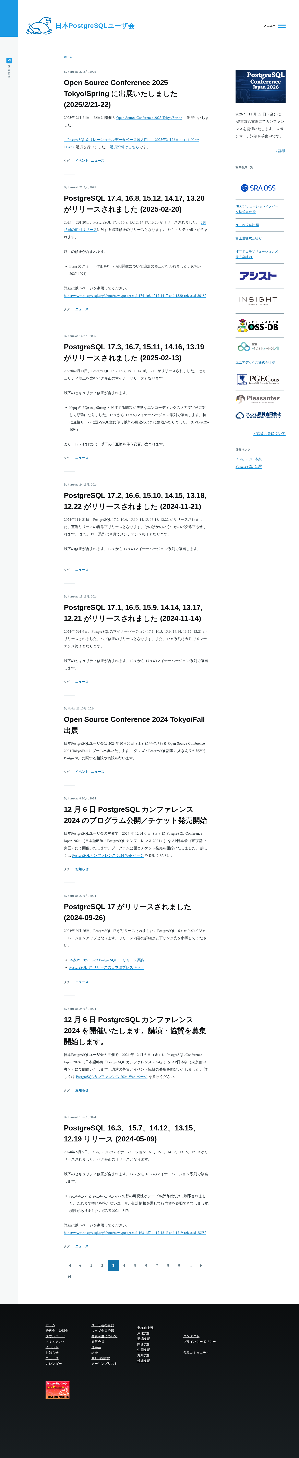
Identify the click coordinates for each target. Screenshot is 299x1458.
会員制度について (104, 1336)
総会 (94, 1352)
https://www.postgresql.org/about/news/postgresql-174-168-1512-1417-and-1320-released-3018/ (135, 295)
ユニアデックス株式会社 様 (255, 362)
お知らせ (81, 869)
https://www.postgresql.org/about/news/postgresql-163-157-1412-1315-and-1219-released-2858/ (135, 1232)
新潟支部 (143, 1339)
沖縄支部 (143, 1361)
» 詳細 (280, 150)
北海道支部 (145, 1328)
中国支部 (143, 1350)
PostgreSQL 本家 (249, 458)
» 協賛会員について (269, 433)
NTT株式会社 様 (247, 225)
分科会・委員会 (57, 1330)
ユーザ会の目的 (102, 1325)
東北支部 (143, 1333)
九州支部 (143, 1355)
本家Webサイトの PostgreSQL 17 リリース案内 (107, 959)
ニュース (97, 160)
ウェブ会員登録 (102, 1330)
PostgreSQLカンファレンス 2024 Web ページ (108, 855)
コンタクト (191, 1336)
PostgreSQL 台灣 (249, 466)
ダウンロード (55, 1336)
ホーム (68, 57)
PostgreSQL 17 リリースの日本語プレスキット (106, 967)
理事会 (96, 1347)
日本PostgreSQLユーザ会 (95, 25)
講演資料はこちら (124, 146)
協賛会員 (97, 1341)
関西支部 (143, 1344)
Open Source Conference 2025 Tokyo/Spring (149, 117)
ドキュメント (55, 1341)
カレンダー (54, 1363)
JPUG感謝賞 (100, 1358)
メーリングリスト (104, 1363)
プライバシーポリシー (199, 1341)
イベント (81, 160)
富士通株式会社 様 (249, 238)
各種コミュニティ (196, 1352)
